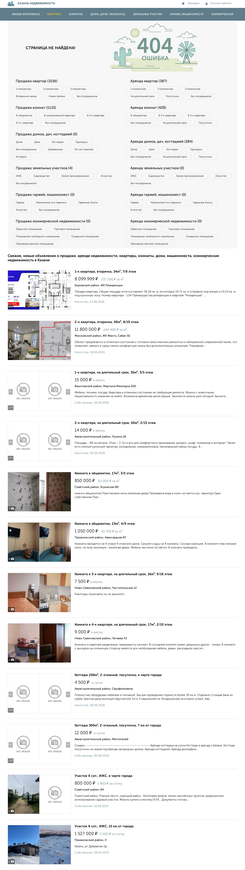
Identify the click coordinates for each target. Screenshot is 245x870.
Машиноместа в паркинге (51, 202)
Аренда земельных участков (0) (157, 168)
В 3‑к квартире (24, 123)
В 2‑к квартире (95, 115)
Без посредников (87, 96)
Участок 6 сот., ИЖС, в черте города (103, 776)
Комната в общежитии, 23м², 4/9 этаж (105, 523)
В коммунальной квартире (59, 115)
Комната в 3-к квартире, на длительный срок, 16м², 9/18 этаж (123, 574)
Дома (19, 142)
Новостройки (57, 96)
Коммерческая (222, 14)
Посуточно (172, 96)
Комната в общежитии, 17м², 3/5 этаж (104, 473)
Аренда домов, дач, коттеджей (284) (161, 142)
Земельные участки (147, 14)
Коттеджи (57, 142)
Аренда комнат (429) (148, 108)
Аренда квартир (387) (148, 81)
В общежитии (24, 115)
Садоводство (42, 176)
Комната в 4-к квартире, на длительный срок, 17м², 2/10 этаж (123, 624)
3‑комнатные (78, 89)
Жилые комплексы (26, 14)
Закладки (193, 3)
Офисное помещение (29, 229)
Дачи (37, 142)
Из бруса (21, 157)
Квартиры (54, 14)
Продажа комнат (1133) (36, 108)
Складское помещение (85, 236)
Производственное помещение (35, 244)
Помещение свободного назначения (38, 236)
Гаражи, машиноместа (187, 14)
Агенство (106, 176)
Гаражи (20, 202)
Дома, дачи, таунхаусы (108, 14)
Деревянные (55, 149)
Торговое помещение (67, 229)
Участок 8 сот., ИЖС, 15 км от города (104, 826)
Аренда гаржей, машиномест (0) (158, 195)
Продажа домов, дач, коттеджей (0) (46, 134)
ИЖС (19, 176)
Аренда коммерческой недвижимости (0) (166, 221)
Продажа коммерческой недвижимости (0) (53, 221)
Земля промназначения (75, 176)
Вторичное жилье (26, 96)
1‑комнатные (23, 89)
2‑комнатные (50, 89)
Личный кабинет (221, 3)
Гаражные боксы (88, 202)
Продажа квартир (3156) (36, 81)
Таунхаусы (81, 142)
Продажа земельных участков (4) (44, 168)
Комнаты (76, 14)
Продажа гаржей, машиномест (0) (45, 195)
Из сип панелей (84, 149)
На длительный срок (143, 96)
